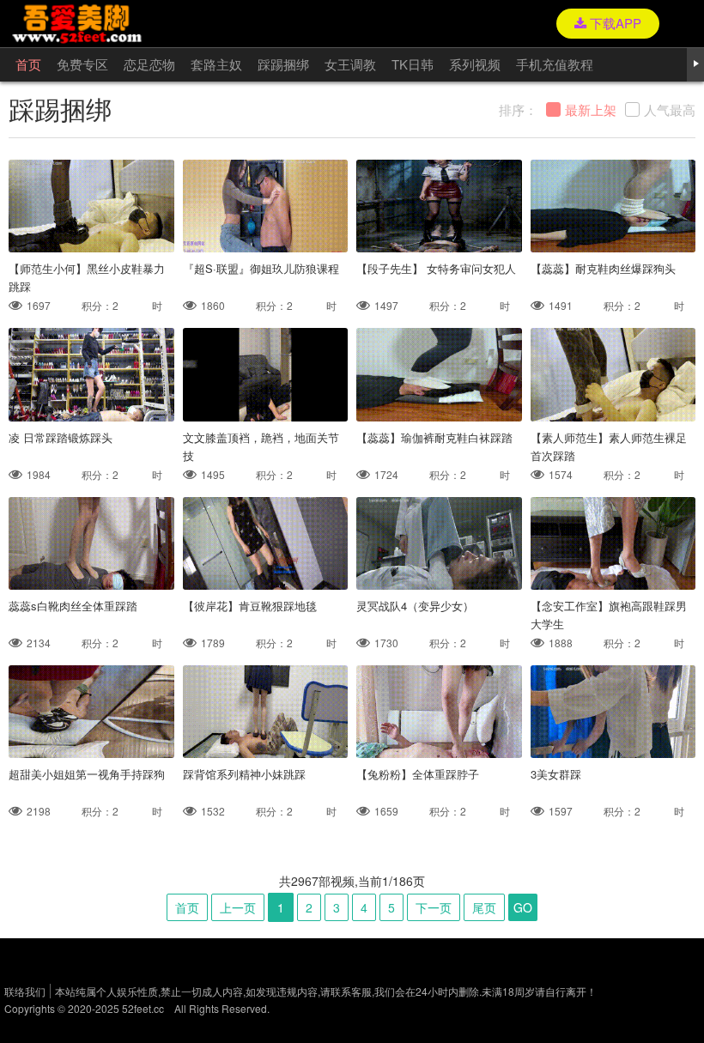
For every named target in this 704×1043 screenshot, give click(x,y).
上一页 (238, 907)
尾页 (484, 907)
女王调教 (350, 64)
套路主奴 (216, 64)
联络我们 (25, 991)
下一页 (434, 907)
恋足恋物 (149, 64)
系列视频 (475, 64)
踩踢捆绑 (283, 64)
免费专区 (82, 64)
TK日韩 (412, 64)
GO (522, 907)
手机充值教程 (554, 64)
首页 (28, 64)
